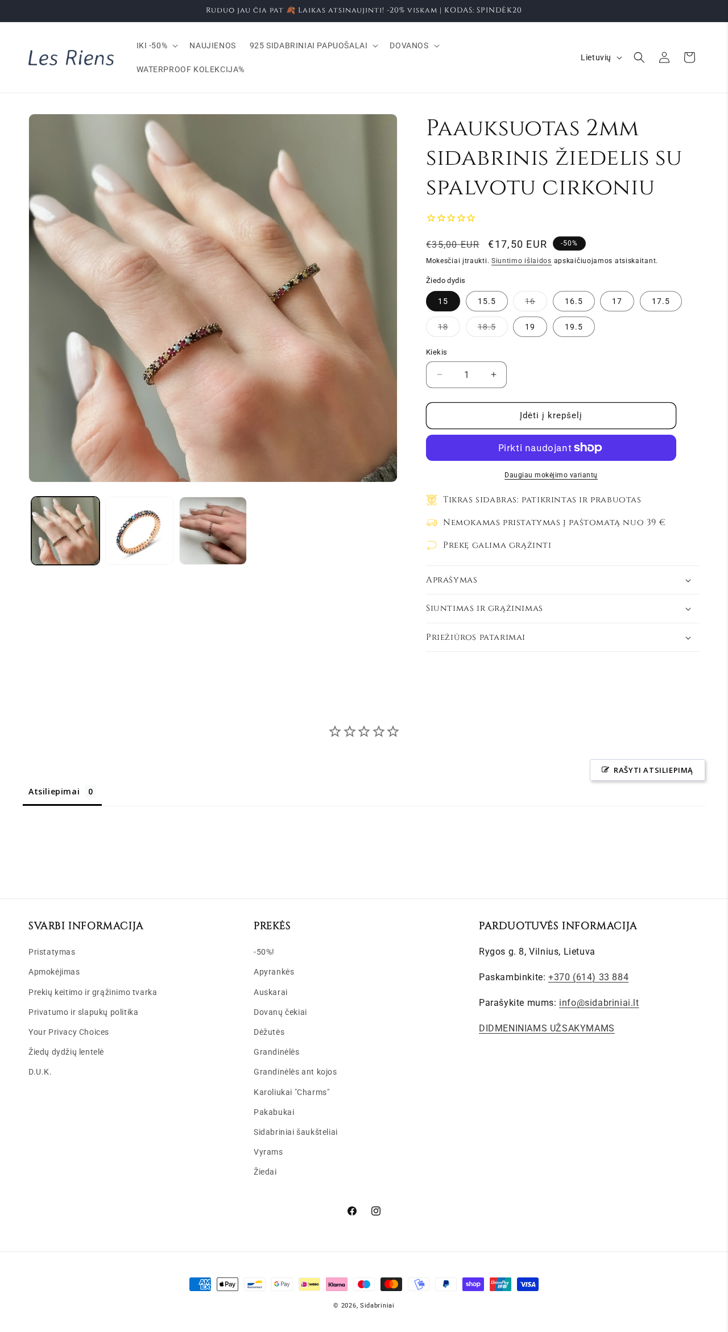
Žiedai (265, 1171)
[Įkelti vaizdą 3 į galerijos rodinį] (213, 531)
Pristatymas (52, 951)
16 (536, 303)
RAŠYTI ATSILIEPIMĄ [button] (653, 770)
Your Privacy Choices (68, 1032)
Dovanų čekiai (280, 1012)
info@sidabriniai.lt (599, 1002)
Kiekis (436, 352)
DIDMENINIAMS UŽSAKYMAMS (547, 1028)
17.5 (661, 301)
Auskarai (271, 992)
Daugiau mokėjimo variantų (551, 475)
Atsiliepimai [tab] (54, 791)
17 (617, 301)
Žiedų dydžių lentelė (66, 1051)
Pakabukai (274, 1112)
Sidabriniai (377, 1305)
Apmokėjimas (54, 971)
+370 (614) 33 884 (588, 977)
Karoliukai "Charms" (291, 1092)
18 (449, 329)
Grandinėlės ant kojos (295, 1071)
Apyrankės (274, 971)
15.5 (487, 301)
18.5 (493, 329)
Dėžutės (269, 1032)
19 (530, 326)
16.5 (574, 301)
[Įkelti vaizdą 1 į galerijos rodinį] (65, 531)
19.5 (574, 326)
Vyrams (268, 1151)
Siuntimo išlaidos (521, 261)
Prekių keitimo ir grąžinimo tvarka (92, 992)
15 (443, 301)
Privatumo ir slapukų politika (83, 1012)
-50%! (264, 951)
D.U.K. (40, 1071)
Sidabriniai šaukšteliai (296, 1132)
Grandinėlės (277, 1051)
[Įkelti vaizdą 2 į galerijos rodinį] (139, 531)
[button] (156, 45)
